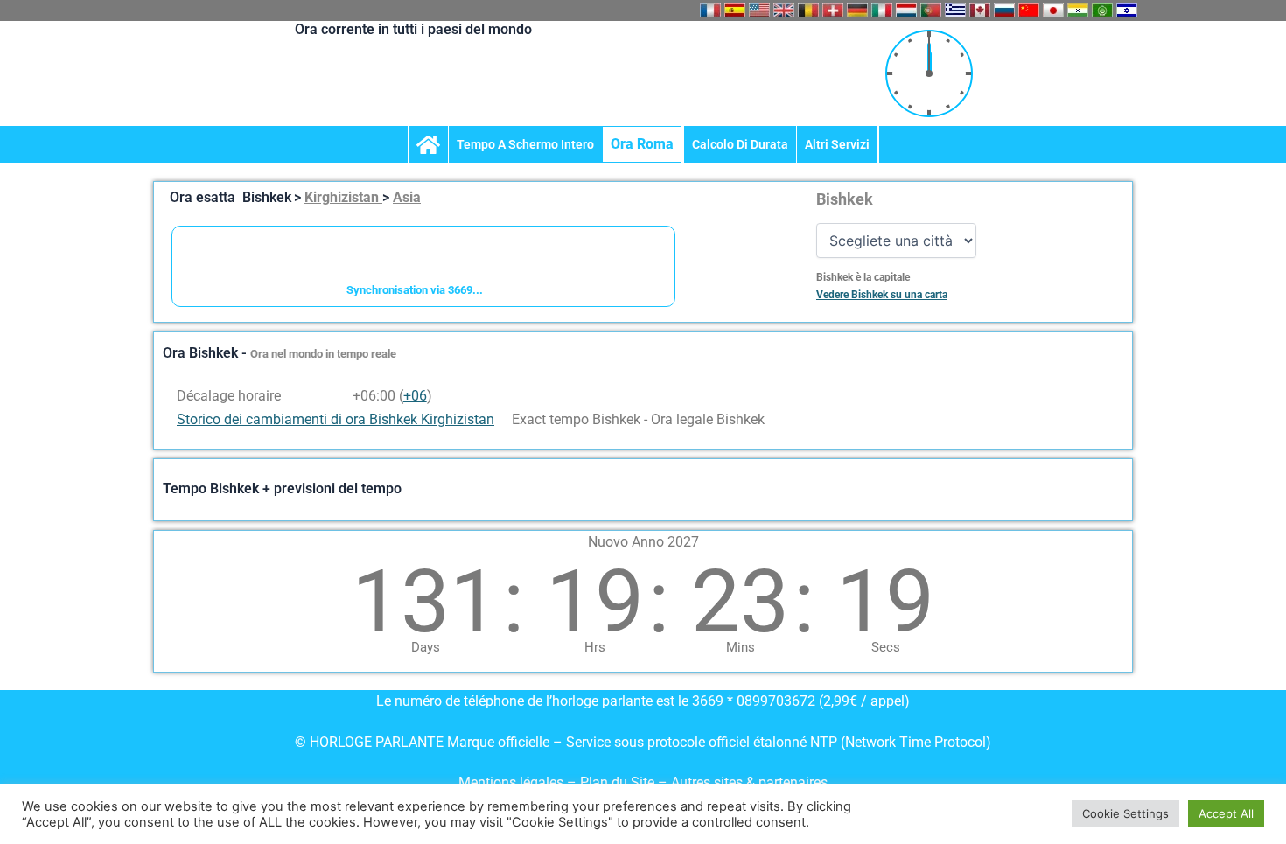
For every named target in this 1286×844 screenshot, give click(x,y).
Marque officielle (498, 742)
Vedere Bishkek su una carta (881, 295)
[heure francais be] (808, 10)
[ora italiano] (881, 10)
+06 (415, 395)
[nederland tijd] (906, 10)
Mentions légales (510, 782)
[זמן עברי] (1126, 10)
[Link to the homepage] (428, 144)
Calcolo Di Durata (740, 144)
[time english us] (759, 10)
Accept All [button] (1226, 813)
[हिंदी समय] (1077, 10)
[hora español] (734, 10)
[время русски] (1004, 10)
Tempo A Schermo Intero (525, 144)
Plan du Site (619, 782)
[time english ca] (979, 10)
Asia (407, 197)
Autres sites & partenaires (749, 782)
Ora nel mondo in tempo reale (323, 353)
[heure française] (710, 10)
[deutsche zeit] (857, 10)
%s (340, 395)
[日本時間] (1053, 10)
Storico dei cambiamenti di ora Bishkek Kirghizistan (335, 419)
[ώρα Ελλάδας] (955, 10)
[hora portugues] (930, 10)
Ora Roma (642, 144)
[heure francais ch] (832, 10)
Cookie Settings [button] (1125, 813)
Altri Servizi (837, 144)
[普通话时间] (1028, 10)
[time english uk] (783, 10)
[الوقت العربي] (1102, 10)
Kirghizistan (343, 197)
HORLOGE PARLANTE (377, 742)
